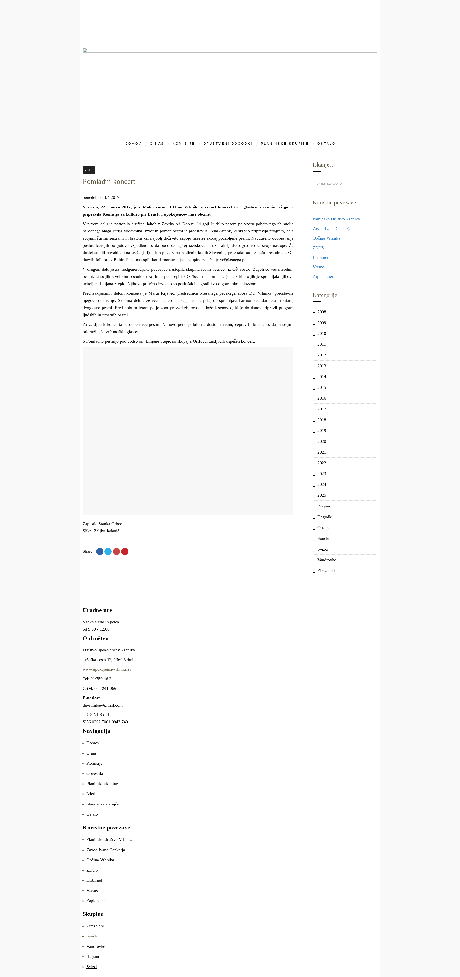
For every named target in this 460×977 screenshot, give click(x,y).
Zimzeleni (326, 570)
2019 (321, 430)
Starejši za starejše (102, 804)
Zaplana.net (323, 276)
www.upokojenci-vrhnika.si (107, 669)
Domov (92, 743)
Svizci (322, 549)
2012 (321, 355)
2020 (321, 441)
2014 (321, 376)
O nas (91, 753)
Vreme (318, 266)
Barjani (323, 506)
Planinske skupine (102, 783)
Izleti (90, 793)
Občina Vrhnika (326, 238)
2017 (89, 170)
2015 (321, 387)
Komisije (94, 763)
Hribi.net (320, 257)
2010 (321, 333)
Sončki (323, 538)
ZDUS (318, 247)
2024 (321, 484)
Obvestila (94, 773)
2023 (321, 473)
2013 (321, 365)
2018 (321, 419)
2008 (321, 312)
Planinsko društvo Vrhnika (109, 839)
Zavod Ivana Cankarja (332, 228)
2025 (321, 495)
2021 (321, 452)
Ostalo (323, 527)
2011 (321, 344)
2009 (321, 322)
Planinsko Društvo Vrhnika (336, 219)
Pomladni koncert (109, 181)
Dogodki (325, 516)
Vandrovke (326, 559)
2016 (321, 398)
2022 (321, 462)
